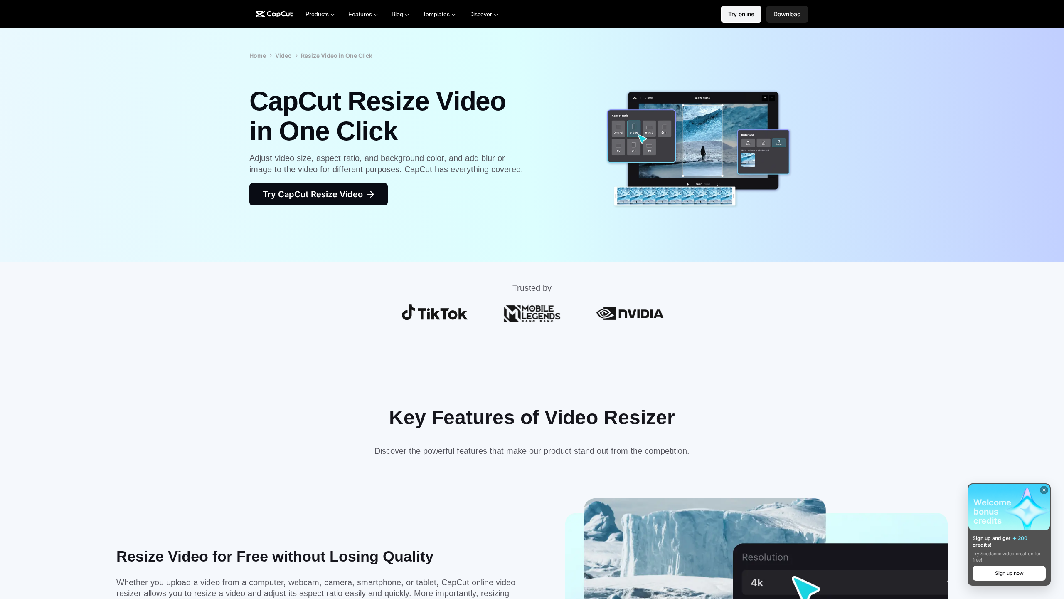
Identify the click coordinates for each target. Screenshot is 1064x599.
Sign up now (1009, 573)
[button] (787, 14)
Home (257, 55)
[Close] (1044, 490)
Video (283, 55)
